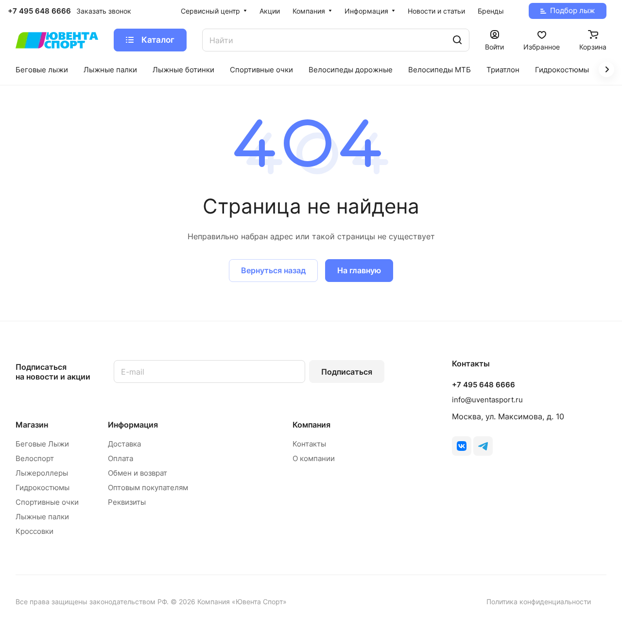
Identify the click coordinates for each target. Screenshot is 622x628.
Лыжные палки (42, 516)
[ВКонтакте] (461, 446)
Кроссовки (34, 531)
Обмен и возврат (137, 473)
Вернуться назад (273, 270)
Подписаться (346, 372)
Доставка (124, 443)
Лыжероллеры (42, 473)
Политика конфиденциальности (538, 601)
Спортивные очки (47, 502)
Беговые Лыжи (42, 443)
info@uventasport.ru (487, 399)
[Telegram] (483, 446)
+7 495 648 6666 (39, 11)
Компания (311, 425)
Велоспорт (35, 458)
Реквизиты (127, 502)
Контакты (309, 443)
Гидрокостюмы (42, 487)
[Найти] (457, 40)
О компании (314, 458)
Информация (133, 425)
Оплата (120, 458)
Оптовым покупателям (148, 487)
